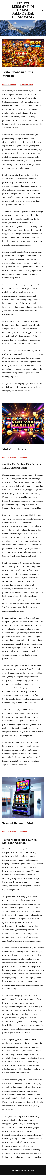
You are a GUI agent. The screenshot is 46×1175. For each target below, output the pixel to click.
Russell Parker (9, 84)
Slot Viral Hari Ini (15, 449)
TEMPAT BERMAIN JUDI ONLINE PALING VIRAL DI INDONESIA (23, 10)
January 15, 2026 (27, 458)
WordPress (29, 1170)
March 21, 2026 (26, 84)
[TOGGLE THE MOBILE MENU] (3, 10)
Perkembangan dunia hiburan (17, 74)
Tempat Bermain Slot (17, 823)
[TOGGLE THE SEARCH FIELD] (42, 10)
